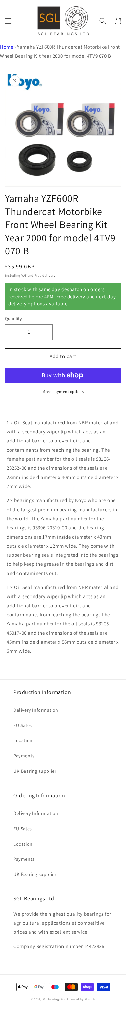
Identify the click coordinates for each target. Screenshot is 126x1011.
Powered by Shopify (81, 999)
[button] (8, 20)
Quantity (13, 318)
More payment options (63, 391)
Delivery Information (35, 710)
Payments (24, 756)
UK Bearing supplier (34, 771)
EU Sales (22, 725)
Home (6, 46)
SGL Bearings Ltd (54, 999)
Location (23, 740)
